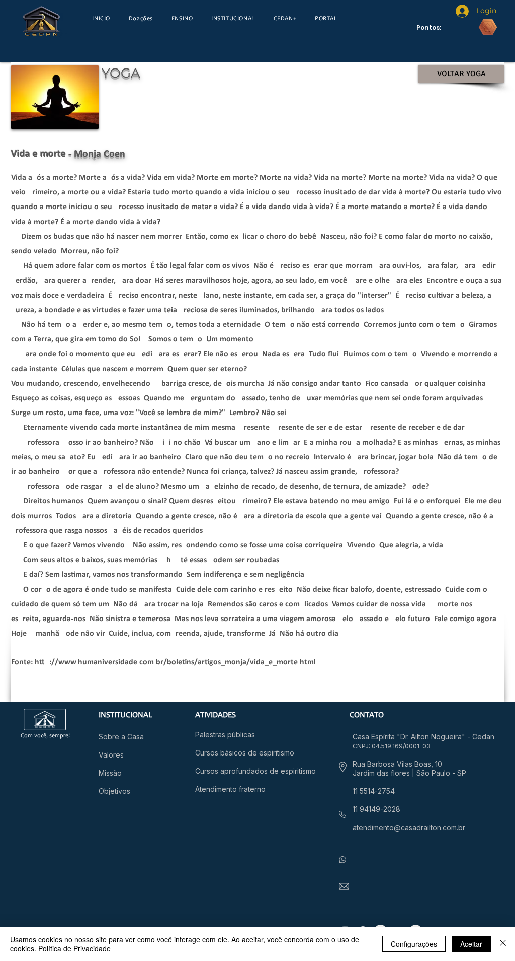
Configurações (414, 944)
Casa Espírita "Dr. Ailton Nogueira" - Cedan (423, 736)
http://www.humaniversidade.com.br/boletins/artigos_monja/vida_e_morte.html (175, 662)
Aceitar (471, 944)
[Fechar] (503, 944)
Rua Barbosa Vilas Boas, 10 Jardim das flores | (397, 768)
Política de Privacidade (74, 948)
